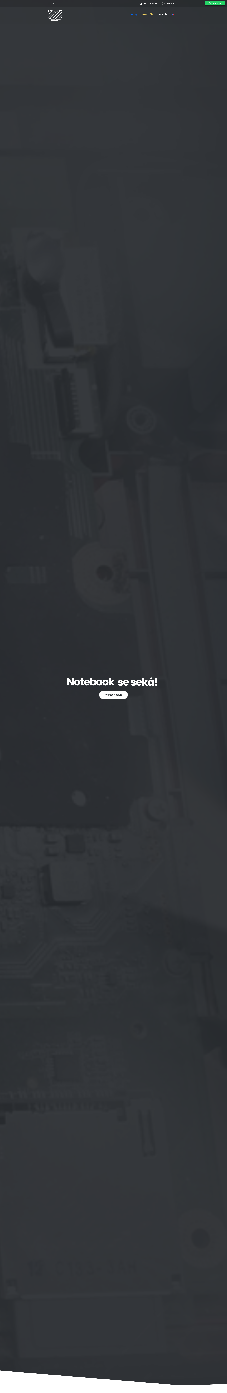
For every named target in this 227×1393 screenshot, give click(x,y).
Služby (134, 14)
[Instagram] (50, 3)
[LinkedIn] (54, 3)
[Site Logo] (55, 15)
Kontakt (163, 14)
